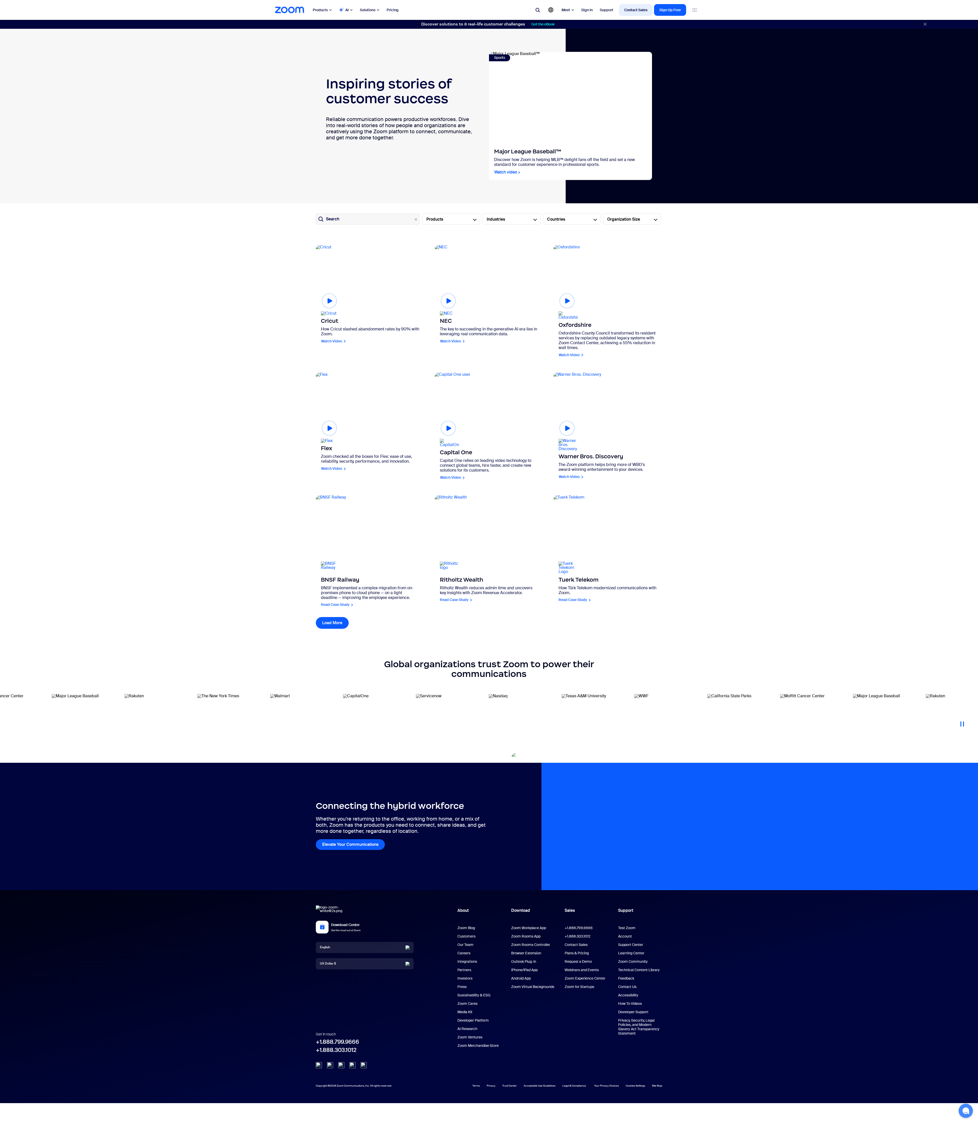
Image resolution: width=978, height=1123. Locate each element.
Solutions (367, 10)
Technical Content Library (639, 970)
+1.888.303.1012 (336, 1050)
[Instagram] (364, 1065)
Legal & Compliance (574, 1085)
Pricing (393, 10)
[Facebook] (352, 1065)
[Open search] (538, 10)
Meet (566, 10)
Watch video (505, 172)
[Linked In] (319, 1065)
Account (625, 936)
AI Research (467, 1028)
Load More (335, 622)
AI (347, 10)
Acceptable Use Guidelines (539, 1085)
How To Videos (630, 1003)
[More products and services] (694, 10)
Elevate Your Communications (350, 844)
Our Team (465, 944)
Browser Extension (526, 953)
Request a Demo (578, 961)
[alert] (489, 24)
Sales (570, 910)
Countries (556, 219)
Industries (496, 219)
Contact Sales (635, 10)
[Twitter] (330, 1065)
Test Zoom (626, 928)
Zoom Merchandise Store (478, 1045)
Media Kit (464, 1012)
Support (606, 10)
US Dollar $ (328, 963)
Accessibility (628, 995)
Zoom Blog (466, 928)
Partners (464, 970)
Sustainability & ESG (474, 995)
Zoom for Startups (579, 986)
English (325, 947)
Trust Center (509, 1085)
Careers (463, 953)
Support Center (630, 944)
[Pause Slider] (962, 722)
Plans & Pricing (577, 953)
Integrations (467, 961)
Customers (466, 936)
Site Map (657, 1085)
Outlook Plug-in (523, 961)
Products (320, 10)
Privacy (491, 1085)
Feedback (626, 978)
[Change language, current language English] (550, 9)
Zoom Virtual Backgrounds (532, 986)
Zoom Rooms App (525, 936)
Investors (464, 978)
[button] (966, 1111)
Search (332, 219)
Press (462, 986)
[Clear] (416, 219)
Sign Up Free (670, 10)
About (463, 910)
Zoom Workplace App (528, 928)
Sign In (587, 10)
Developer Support (633, 1012)
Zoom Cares (467, 1003)
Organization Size (623, 219)
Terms (476, 1085)
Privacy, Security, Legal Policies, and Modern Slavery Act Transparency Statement (638, 1027)
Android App (521, 978)
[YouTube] (341, 1065)
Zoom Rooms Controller (530, 944)
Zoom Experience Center (585, 978)
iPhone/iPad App (524, 970)
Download (520, 910)
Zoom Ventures (469, 1037)
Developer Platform (473, 1020)
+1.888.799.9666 (337, 1042)
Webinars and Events (582, 970)
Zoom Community (633, 961)
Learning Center (631, 953)
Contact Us (627, 986)
